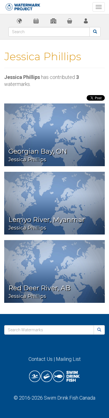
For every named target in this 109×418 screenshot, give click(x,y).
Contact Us (41, 359)
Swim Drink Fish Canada (69, 398)
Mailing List (68, 359)
